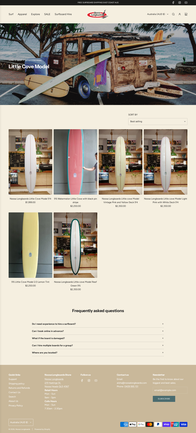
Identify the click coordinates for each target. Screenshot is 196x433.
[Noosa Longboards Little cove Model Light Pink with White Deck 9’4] (165, 162)
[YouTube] (186, 2)
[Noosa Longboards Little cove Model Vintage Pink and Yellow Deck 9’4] (120, 162)
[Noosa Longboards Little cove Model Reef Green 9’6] (75, 245)
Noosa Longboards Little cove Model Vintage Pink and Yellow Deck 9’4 (120, 200)
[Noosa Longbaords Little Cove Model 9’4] (30, 162)
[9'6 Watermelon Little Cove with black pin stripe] (75, 162)
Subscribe (164, 399)
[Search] (173, 14)
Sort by (133, 115)
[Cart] (186, 14)
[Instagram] (179, 2)
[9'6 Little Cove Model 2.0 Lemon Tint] (30, 245)
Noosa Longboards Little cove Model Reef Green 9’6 (75, 284)
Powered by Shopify (42, 429)
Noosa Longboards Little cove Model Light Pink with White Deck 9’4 (165, 200)
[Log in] (179, 14)
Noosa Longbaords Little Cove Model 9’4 (30, 198)
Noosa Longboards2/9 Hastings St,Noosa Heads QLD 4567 (57, 383)
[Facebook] (173, 2)
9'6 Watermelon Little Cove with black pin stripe (75, 200)
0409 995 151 (131, 386)
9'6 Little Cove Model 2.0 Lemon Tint (30, 282)
